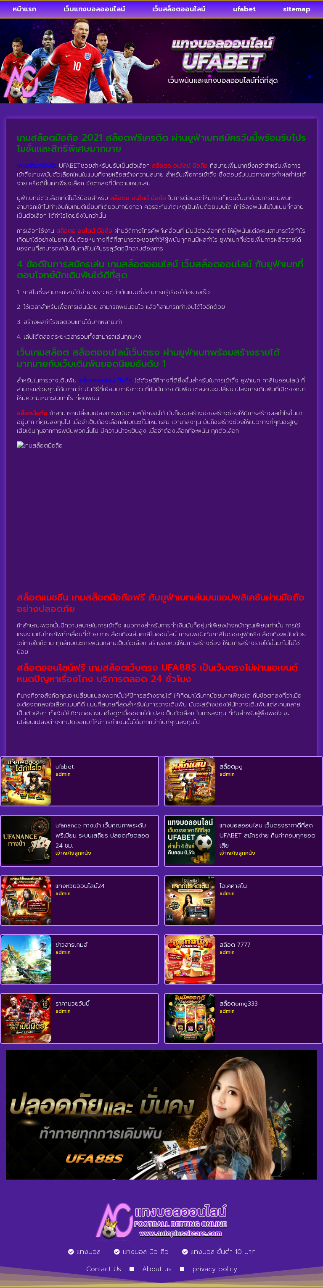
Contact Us (103, 1269)
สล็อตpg (231, 766)
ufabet (244, 9)
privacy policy (215, 1269)
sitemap (296, 9)
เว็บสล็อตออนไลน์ (178, 9)
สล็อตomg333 (239, 1003)
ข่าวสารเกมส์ (71, 944)
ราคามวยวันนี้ (73, 1003)
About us (157, 1269)
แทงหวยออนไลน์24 (80, 886)
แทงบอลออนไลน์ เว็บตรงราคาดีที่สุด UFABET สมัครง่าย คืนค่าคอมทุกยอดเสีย (267, 835)
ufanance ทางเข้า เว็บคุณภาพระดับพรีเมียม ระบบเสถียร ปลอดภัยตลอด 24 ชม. (102, 835)
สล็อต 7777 (235, 944)
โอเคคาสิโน (233, 886)
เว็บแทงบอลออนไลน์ (94, 9)
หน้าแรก (24, 9)
